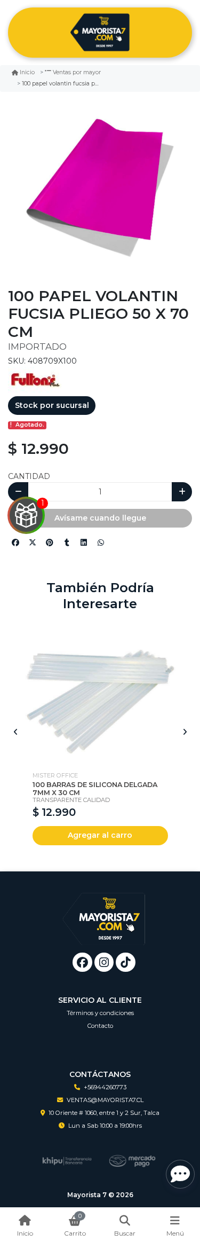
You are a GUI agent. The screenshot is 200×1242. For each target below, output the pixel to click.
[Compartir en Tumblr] (66, 542)
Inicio (27, 72)
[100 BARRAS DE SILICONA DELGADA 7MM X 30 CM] (100, 690)
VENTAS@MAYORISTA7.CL (105, 1100)
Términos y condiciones (100, 1013)
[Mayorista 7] (100, 33)
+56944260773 (105, 1087)
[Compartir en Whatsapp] (100, 542)
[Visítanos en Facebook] (82, 962)
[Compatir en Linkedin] (83, 542)
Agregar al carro (100, 835)
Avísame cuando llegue (100, 518)
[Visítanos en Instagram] (104, 962)
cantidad (29, 476)
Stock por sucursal (52, 405)
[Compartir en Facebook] (15, 542)
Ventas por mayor (77, 72)
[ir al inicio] (104, 911)
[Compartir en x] (32, 542)
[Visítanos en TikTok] (125, 962)
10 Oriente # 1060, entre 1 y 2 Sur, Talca (104, 1113)
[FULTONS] (34, 378)
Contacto (100, 1025)
